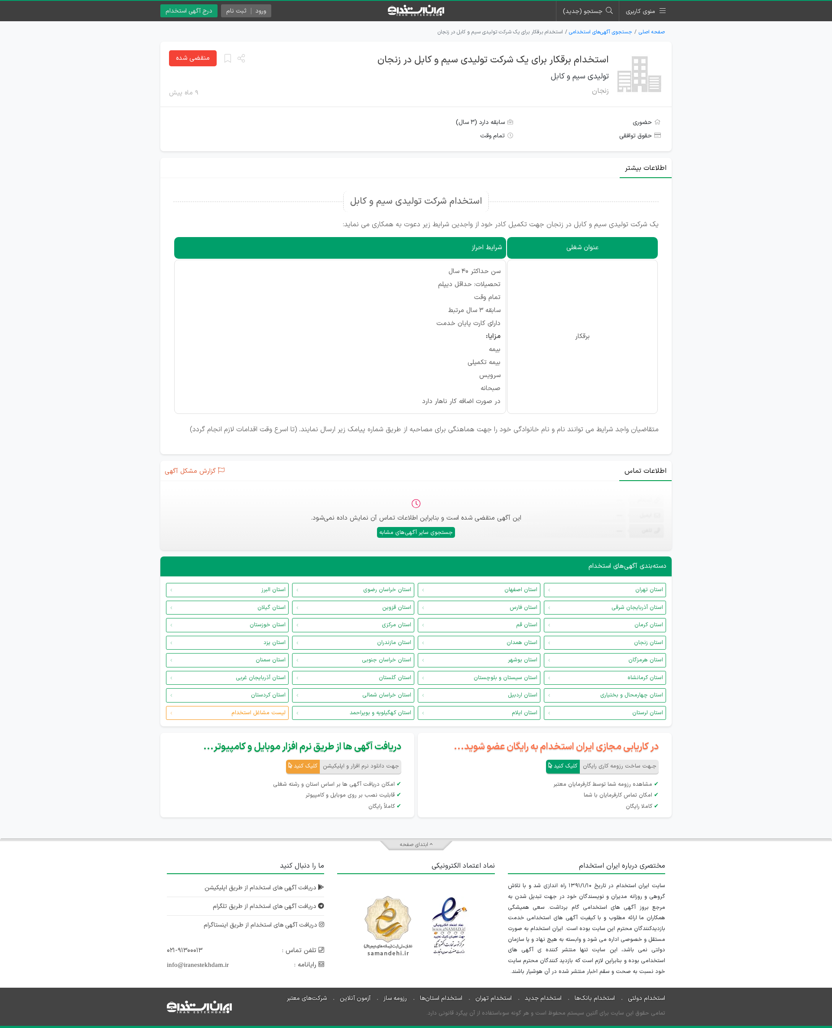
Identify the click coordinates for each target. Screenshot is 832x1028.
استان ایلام (524, 713)
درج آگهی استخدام (189, 11)
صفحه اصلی (652, 32)
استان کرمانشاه (645, 677)
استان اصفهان (520, 590)
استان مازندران (394, 642)
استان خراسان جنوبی (386, 660)
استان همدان (522, 642)
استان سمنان (271, 660)
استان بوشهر (522, 660)
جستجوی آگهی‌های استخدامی (600, 32)
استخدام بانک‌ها (595, 998)
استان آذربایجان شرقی (637, 607)
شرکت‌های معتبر (307, 998)
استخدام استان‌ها (441, 998)
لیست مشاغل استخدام (258, 713)
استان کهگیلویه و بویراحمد (380, 713)
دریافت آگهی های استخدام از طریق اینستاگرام (261, 925)
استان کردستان (268, 695)
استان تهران (649, 590)
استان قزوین (396, 607)
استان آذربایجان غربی (261, 677)
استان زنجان (648, 642)
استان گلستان (395, 677)
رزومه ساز (395, 998)
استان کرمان (648, 625)
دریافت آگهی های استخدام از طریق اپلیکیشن (261, 887)
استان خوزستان (268, 625)
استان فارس (523, 607)
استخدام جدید (543, 998)
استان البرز (273, 590)
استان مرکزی (396, 625)
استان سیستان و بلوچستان (505, 677)
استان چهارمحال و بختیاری (631, 695)
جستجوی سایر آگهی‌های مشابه (416, 532)
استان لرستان (647, 713)
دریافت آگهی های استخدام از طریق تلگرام (265, 906)
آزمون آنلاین (355, 998)
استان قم (526, 625)
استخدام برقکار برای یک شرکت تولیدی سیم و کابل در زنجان (493, 60)
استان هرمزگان (645, 660)
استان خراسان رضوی (387, 590)
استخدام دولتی (646, 998)
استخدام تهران (493, 998)
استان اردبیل (522, 695)
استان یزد (274, 642)
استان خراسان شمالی (386, 695)
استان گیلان (271, 607)
